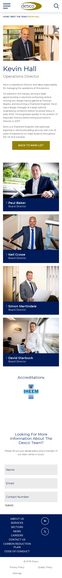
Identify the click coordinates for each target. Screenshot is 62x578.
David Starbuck (20, 358)
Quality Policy (45, 567)
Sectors (17, 527)
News (17, 531)
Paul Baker (17, 203)
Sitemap (17, 573)
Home (6, 17)
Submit (9, 505)
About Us (17, 518)
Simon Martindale (22, 306)
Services (17, 522)
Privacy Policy (17, 567)
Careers (17, 535)
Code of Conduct (17, 551)
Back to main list (31, 145)
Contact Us (17, 539)
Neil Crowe (16, 254)
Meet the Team (18, 17)
